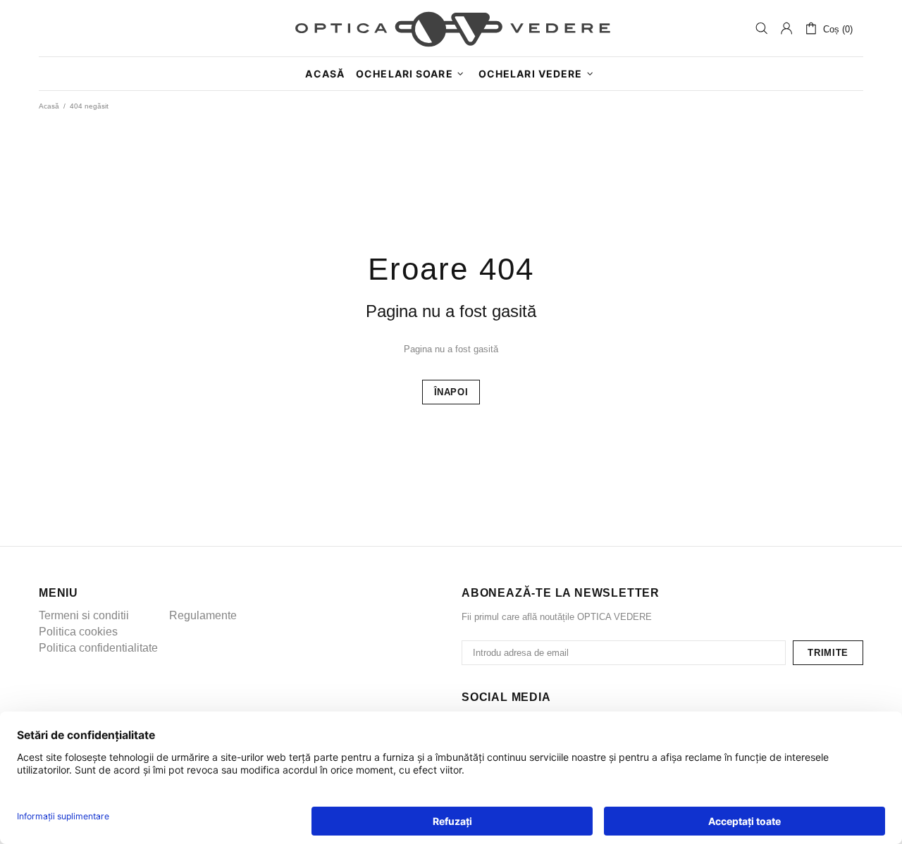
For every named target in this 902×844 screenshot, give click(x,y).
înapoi (451, 392)
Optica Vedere (451, 28)
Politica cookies (78, 632)
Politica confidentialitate (98, 648)
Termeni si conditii (84, 615)
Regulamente (203, 615)
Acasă (49, 106)
